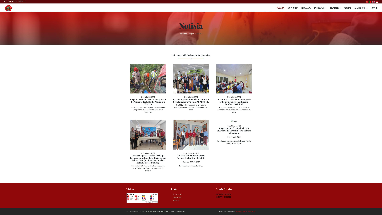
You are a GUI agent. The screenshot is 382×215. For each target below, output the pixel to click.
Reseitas (347, 8)
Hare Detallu (147, 90)
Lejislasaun (306, 8)
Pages (191, 33)
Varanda (280, 8)
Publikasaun (319, 8)
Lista (373, 8)
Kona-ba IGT (293, 8)
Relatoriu (334, 8)
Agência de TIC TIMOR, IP (245, 211)
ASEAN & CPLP (360, 8)
